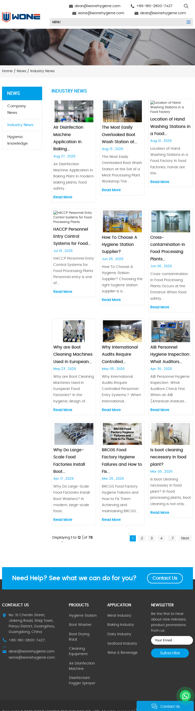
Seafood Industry (122, 643)
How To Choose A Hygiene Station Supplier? (119, 244)
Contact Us (165, 578)
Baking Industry (120, 625)
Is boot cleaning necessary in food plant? (168, 457)
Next (185, 538)
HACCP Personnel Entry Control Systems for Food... (72, 236)
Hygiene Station (83, 615)
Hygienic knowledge (17, 140)
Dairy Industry (119, 634)
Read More (62, 197)
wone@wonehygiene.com (101, 13)
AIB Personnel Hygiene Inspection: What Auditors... (170, 354)
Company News (16, 109)
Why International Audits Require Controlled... (120, 354)
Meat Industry (119, 615)
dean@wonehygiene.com (97, 6)
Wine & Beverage (122, 653)
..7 (172, 538)
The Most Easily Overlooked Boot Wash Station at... (119, 134)
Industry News (20, 125)
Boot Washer (80, 625)
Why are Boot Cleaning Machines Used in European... (72, 354)
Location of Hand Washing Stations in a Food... (170, 126)
